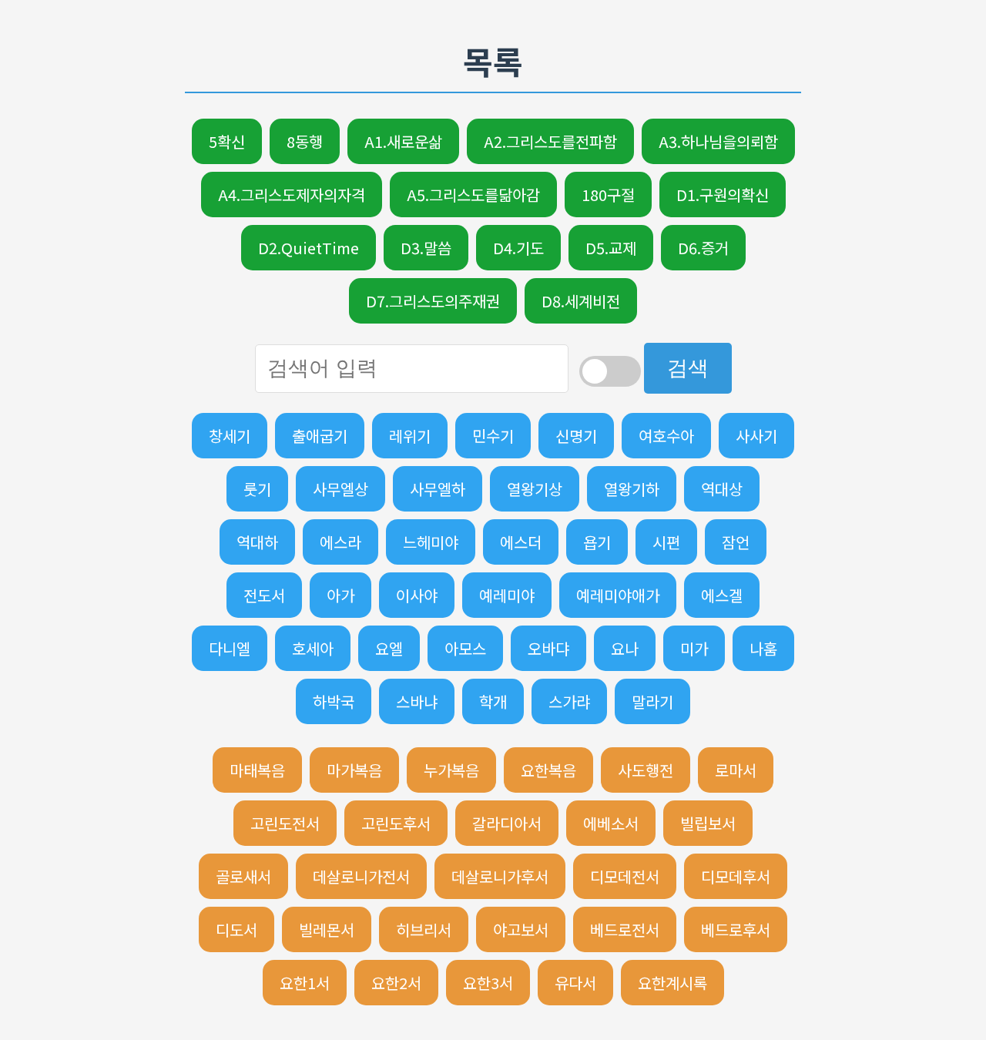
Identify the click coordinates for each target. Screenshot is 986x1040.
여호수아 (666, 435)
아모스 (465, 648)
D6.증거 (703, 248)
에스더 (521, 542)
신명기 (576, 435)
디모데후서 (735, 876)
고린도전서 (285, 823)
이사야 (417, 595)
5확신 (227, 141)
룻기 (257, 489)
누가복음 (451, 770)
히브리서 (423, 929)
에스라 (340, 542)
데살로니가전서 (361, 876)
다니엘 (229, 648)
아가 (340, 595)
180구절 (608, 194)
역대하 (257, 542)
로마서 (735, 770)
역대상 (722, 489)
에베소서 (611, 823)
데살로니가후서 (499, 876)
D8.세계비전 (581, 301)
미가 (694, 648)
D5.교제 (610, 248)
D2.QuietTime (308, 248)
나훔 (763, 648)
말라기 (652, 701)
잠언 (736, 542)
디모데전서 (624, 876)
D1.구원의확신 (722, 194)
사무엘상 (340, 489)
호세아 (313, 648)
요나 (625, 648)
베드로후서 (735, 929)
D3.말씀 (426, 248)
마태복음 (257, 770)
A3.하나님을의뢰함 (718, 141)
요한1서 (305, 982)
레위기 (410, 435)
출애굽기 (319, 435)
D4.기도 (518, 248)
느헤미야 (430, 542)
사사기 (756, 435)
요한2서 (396, 982)
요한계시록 (672, 982)
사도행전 (645, 770)
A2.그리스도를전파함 (550, 141)
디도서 (236, 929)
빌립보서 (708, 823)
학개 (493, 701)
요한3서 (488, 982)
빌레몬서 (326, 929)
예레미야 (507, 595)
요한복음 (548, 770)
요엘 (389, 648)
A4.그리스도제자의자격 (291, 194)
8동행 (305, 141)
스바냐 (417, 701)
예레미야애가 (617, 595)
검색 (688, 368)
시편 (666, 542)
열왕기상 (534, 489)
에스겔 (722, 595)
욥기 (597, 542)
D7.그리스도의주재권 (433, 301)
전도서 (264, 595)
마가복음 (354, 770)
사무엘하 (437, 489)
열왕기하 (631, 489)
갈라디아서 (507, 823)
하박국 (333, 701)
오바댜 (548, 648)
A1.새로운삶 (403, 141)
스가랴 (569, 701)
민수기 (493, 435)
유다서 (575, 982)
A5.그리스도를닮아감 (473, 194)
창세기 (229, 435)
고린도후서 (396, 823)
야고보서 (520, 929)
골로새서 (243, 876)
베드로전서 (624, 929)
